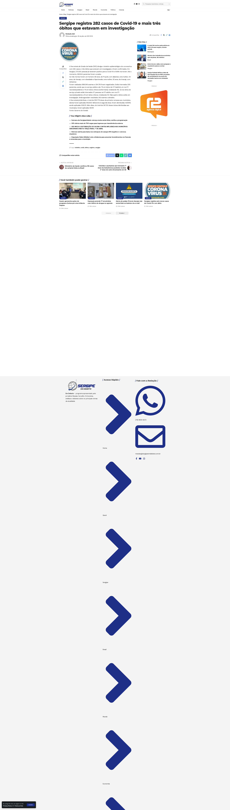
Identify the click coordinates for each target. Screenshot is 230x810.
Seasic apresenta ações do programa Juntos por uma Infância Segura (72, 203)
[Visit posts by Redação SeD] (62, 35)
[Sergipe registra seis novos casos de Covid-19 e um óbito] (157, 191)
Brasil (149, 60)
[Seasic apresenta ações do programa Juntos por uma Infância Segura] (72, 191)
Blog (65, 14)
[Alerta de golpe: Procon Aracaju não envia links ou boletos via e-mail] (129, 191)
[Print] (169, 35)
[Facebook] (134, 4)
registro (92, 147)
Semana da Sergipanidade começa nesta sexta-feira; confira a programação (99, 120)
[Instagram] (139, 4)
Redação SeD (70, 34)
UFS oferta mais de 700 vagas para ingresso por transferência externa (97, 123)
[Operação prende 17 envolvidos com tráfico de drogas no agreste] (101, 191)
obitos (87, 147)
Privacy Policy (7, 806)
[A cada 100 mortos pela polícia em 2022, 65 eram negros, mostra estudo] (141, 48)
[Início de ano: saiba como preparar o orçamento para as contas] (141, 66)
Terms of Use (19, 806)
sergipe (97, 147)
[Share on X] (164, 35)
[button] (31, 804)
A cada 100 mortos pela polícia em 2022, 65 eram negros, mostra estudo (158, 47)
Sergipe (63, 18)
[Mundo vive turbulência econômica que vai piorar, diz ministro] (141, 58)
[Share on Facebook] (161, 35)
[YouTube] (136, 4)
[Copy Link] (166, 35)
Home (61, 14)
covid (82, 147)
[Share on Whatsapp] (121, 155)
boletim (77, 147)
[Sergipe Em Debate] (66, 4)
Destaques (151, 52)
